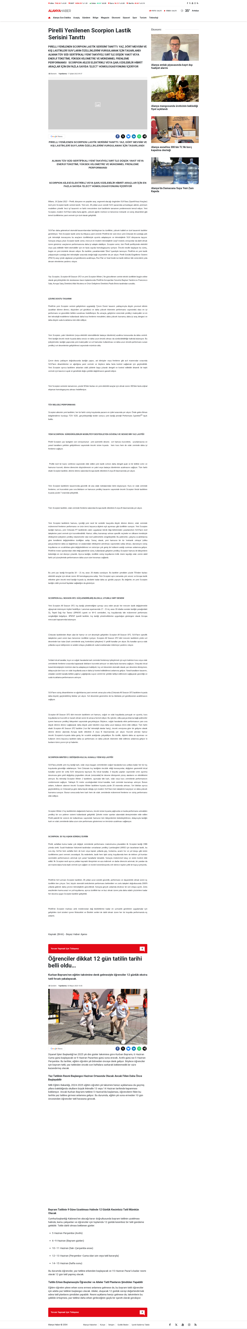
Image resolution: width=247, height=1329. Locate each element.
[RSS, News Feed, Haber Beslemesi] (197, 3)
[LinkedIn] (134, 136)
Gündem (86, 17)
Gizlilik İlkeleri (123, 1325)
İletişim (111, 1325)
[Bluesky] (128, 136)
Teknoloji (153, 17)
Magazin (105, 17)
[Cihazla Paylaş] (145, 136)
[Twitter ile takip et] (190, 3)
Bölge (95, 17)
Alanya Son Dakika (62, 17)
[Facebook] (118, 136)
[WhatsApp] (139, 136)
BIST (72, 3)
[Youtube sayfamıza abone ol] (192, 3)
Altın (52, 3)
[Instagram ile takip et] (195, 3)
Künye (102, 1325)
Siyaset (126, 17)
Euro (112, 3)
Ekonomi (116, 17)
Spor (135, 17)
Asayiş (76, 17)
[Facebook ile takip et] (187, 3)
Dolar (93, 3)
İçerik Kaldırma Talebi (140, 1325)
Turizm (143, 17)
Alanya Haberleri (90, 1325)
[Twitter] (123, 136)
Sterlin (131, 3)
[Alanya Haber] (59, 11)
